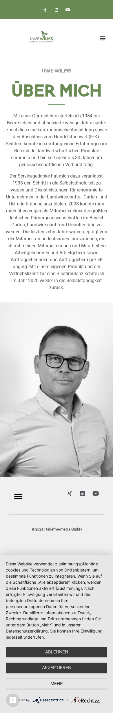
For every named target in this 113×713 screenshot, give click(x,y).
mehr (56, 683)
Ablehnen (56, 652)
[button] (102, 38)
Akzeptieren (56, 667)
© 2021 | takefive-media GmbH (57, 529)
